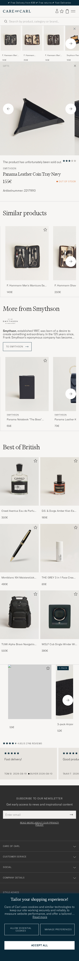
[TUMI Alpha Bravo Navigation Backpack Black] (19, 641)
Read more (40, 917)
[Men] (29, 692)
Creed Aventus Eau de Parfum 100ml (18, 511)
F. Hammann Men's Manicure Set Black (10, 55)
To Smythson (15, 346)
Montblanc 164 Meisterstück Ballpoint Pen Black (17, 578)
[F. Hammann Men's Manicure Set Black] (27, 282)
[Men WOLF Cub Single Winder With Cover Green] (59, 614)
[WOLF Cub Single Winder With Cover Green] (59, 641)
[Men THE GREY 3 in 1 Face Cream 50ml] (59, 548)
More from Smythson (31, 309)
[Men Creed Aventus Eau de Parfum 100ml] (19, 481)
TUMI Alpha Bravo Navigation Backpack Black (18, 644)
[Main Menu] (73, 11)
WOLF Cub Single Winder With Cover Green (60, 644)
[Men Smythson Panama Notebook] (27, 384)
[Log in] (57, 11)
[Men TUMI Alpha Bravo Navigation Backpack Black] (19, 614)
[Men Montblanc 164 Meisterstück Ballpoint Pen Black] (19, 548)
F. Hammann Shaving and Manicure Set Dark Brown (31, 55)
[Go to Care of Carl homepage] (17, 11)
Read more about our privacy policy (39, 824)
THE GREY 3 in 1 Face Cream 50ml (59, 578)
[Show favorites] (62, 11)
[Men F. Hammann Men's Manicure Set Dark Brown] (54, 38)
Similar (25, 213)
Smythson (9, 168)
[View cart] (67, 11)
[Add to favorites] (44, 230)
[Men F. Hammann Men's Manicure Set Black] (11, 38)
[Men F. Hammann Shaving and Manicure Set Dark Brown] (32, 38)
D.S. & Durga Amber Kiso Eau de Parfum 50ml (59, 511)
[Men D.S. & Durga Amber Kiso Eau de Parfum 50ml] (59, 481)
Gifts (6, 66)
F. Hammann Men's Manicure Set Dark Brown (53, 55)
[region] (39, 763)
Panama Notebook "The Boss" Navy (24, 419)
